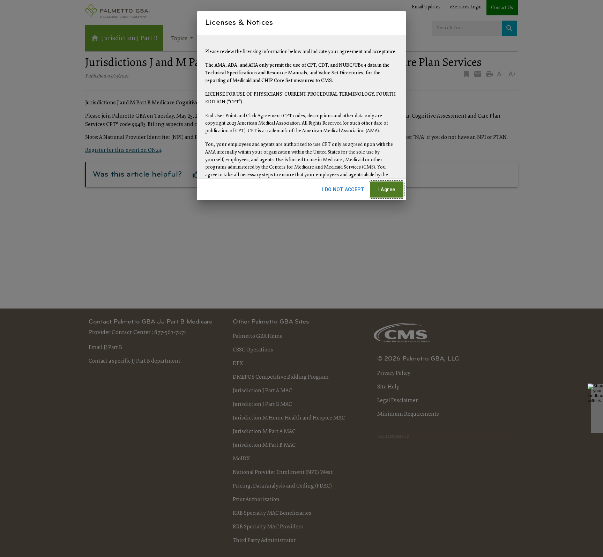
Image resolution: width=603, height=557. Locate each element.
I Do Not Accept (343, 189)
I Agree (386, 189)
